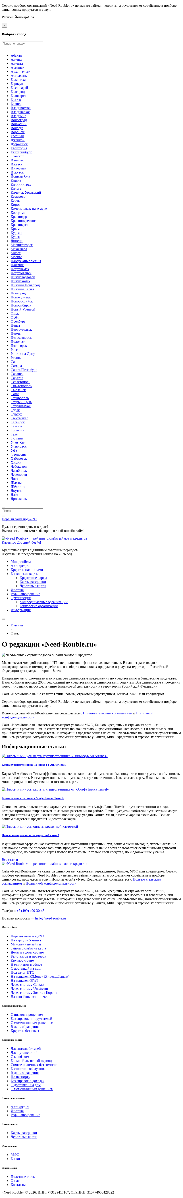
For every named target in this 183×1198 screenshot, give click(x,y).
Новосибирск (21, 305)
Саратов (17, 378)
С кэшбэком (20, 1057)
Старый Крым (21, 402)
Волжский (19, 124)
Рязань (16, 358)
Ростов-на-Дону (23, 354)
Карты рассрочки (33, 582)
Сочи (15, 394)
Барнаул (17, 84)
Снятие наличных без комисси (34, 1065)
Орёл (15, 317)
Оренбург (18, 321)
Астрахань (19, 75)
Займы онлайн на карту (29, 948)
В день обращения (25, 1027)
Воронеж (18, 132)
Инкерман (18, 168)
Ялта (14, 495)
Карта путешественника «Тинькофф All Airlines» (34, 764)
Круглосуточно (22, 960)
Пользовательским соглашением (107, 713)
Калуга (16, 188)
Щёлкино (18, 487)
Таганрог (18, 422)
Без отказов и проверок (28, 956)
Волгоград (19, 120)
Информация (21, 610)
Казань (16, 180)
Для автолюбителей (26, 1048)
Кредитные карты (33, 578)
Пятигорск (19, 345)
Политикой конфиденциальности (51, 883)
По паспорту (20, 1077)
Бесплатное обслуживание (31, 1069)
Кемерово (18, 196)
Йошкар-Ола (20, 176)
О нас (15, 1181)
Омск (15, 313)
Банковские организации (39, 606)
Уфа (14, 450)
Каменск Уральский (26, 192)
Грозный (17, 136)
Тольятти (18, 430)
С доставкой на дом (26, 968)
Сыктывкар (19, 418)
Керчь (15, 200)
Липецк (17, 241)
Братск (16, 100)
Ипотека (17, 590)
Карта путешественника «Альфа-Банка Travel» (33, 798)
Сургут (16, 414)
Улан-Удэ (18, 442)
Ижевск (17, 164)
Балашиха (18, 79)
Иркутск (17, 172)
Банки (15, 1159)
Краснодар (19, 217)
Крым (15, 229)
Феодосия (18, 454)
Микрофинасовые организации (44, 602)
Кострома (18, 212)
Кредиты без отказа (25, 1031)
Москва (16, 257)
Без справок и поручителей (31, 1018)
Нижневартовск (23, 277)
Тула (14, 434)
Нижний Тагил (22, 289)
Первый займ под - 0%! (19, 519)
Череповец (19, 474)
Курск (15, 237)
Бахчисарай (19, 88)
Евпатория (19, 148)
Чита (14, 478)
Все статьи (10, 860)
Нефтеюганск (21, 273)
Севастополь (20, 382)
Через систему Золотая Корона (34, 992)
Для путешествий (24, 1052)
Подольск (18, 341)
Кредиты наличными (27, 570)
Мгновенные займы (26, 944)
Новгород (18, 293)
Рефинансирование (25, 594)
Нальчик (17, 265)
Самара (16, 366)
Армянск (17, 67)
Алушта (17, 63)
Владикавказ (20, 112)
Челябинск (19, 470)
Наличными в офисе (26, 964)
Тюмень (17, 438)
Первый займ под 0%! (27, 936)
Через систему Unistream (29, 988)
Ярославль (19, 499)
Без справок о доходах (27, 1081)
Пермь (16, 333)
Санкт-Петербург (24, 370)
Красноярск (20, 225)
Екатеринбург (21, 152)
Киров (16, 204)
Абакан (16, 55)
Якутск (16, 491)
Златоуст (17, 156)
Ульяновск (19, 446)
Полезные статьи (24, 1177)
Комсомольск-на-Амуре (29, 208)
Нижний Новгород (25, 285)
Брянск (16, 104)
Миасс (16, 253)
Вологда (17, 128)
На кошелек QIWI (24, 980)
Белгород (18, 92)
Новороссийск (22, 301)
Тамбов (16, 426)
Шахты (16, 482)
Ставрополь (20, 398)
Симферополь (21, 386)
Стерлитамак (21, 406)
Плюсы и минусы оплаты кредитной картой (30, 835)
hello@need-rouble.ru (50, 918)
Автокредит (20, 566)
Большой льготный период (31, 1061)
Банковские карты (24, 574)
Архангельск (20, 71)
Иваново (17, 160)
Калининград (21, 184)
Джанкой (18, 140)
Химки (16, 462)
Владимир (18, 116)
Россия (16, 349)
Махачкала (19, 249)
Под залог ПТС (22, 972)
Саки (15, 362)
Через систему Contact (27, 984)
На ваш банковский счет (29, 997)
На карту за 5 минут (26, 940)
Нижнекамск (20, 281)
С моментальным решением (32, 1022)
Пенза (15, 325)
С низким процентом (27, 1014)
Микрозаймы (21, 562)
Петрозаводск (21, 337)
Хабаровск (19, 458)
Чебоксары (19, 466)
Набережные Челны (26, 261)
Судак (15, 410)
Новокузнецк (21, 297)
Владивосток (21, 108)
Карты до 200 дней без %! (21, 542)
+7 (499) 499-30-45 (30, 911)
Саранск (17, 374)
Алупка (16, 59)
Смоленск (18, 390)
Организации (21, 598)
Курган (16, 233)
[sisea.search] (3, 507)
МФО (15, 1155)
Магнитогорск (22, 245)
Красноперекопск (24, 221)
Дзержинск (19, 144)
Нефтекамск (20, 269)
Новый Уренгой (23, 309)
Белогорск (18, 96)
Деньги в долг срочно (27, 952)
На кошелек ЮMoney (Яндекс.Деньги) (40, 976)
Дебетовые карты (33, 586)
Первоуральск (21, 329)
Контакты (18, 1185)
